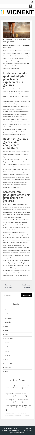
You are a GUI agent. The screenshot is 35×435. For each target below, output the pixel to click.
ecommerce (9, 318)
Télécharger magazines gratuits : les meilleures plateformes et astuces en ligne (18, 408)
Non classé (9, 338)
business (8, 314)
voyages (8, 367)
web (6, 371)
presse (7, 343)
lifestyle (5, 47)
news (7, 334)
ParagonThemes (18, 432)
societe (7, 355)
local (6, 326)
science (7, 351)
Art (6, 310)
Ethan (20, 45)
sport (7, 359)
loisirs (7, 330)
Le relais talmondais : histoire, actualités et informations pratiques (17, 415)
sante (9, 47)
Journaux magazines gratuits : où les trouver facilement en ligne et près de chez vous (18, 388)
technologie (9, 363)
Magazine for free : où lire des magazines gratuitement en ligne (17, 395)
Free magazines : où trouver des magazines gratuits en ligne (16, 401)
